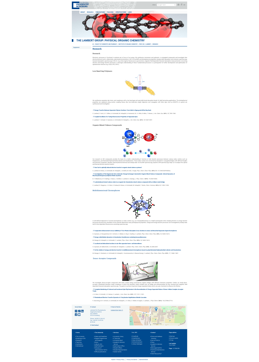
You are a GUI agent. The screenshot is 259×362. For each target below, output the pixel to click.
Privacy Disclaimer (132, 359)
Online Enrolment (137, 342)
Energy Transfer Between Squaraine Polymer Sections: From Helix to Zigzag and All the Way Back (122, 110)
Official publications (100, 351)
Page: (170, 348)
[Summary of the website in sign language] (181, 5)
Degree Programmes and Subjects (101, 339)
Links (130, 12)
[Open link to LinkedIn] (82, 311)
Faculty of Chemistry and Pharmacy (106, 44)
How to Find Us (116, 307)
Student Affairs (118, 348)
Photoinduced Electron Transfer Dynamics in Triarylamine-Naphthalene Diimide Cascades (120, 297)
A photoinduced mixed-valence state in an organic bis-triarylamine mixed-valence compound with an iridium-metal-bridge (129, 182)
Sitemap (172, 336)
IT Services (117, 338)
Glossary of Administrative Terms (101, 349)
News (96, 342)
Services (116, 332)
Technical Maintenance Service (157, 350)
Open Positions (121, 12)
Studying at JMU (81, 338)
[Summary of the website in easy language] (178, 5)
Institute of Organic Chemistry (128, 44)
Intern (154, 5)
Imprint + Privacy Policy (117, 359)
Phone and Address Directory (156, 337)
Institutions (79, 344)
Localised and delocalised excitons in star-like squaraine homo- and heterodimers (118, 243)
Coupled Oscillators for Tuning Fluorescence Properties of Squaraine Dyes (116, 116)
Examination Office (119, 346)
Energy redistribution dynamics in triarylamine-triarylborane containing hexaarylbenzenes (120, 237)
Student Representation (120, 350)
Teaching (110, 12)
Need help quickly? (156, 353)
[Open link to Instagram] (76, 311)
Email (93, 322)
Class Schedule (136, 340)
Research (90, 12)
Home (78, 332)
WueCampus (136, 338)
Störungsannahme (156, 348)
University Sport (118, 340)
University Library (118, 336)
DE (184, 5)
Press (152, 342)
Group (82, 12)
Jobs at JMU (98, 344)
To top (171, 340)
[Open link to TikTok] (79, 311)
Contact (93, 307)
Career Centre (117, 351)
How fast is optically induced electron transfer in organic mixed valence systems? (118, 167)
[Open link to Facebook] (76, 314)
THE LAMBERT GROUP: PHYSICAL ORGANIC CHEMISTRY (110, 40)
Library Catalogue (137, 344)
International (79, 346)
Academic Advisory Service (119, 343)
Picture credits (174, 338)
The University (80, 336)
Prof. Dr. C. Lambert (145, 44)
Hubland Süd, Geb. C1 (117, 310)
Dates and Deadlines (101, 336)
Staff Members (99, 346)
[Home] (93, 44)
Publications (100, 12)
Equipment (76, 47)
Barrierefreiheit (143, 359)
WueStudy (135, 336)
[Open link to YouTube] (79, 314)
